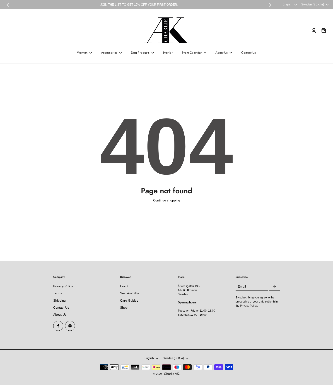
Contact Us (61, 307)
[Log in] (314, 30)
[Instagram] (70, 326)
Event (124, 286)
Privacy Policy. (249, 305)
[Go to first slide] (270, 5)
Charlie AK (171, 373)
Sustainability (129, 293)
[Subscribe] (274, 286)
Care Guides (129, 300)
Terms (57, 293)
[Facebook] (58, 326)
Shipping (59, 300)
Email (242, 286)
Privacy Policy (63, 286)
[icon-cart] (323, 30)
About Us (59, 314)
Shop (124, 307)
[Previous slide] (8, 5)
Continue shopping (166, 200)
